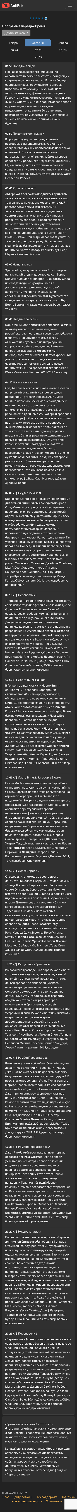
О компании (54, 1501)
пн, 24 (14, 50)
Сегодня (38, 42)
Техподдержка (47, 1497)
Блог (6, 1497)
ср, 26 (63, 50)
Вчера (13, 42)
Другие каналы (15, 33)
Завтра (63, 42)
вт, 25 (38, 50)
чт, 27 (38, 57)
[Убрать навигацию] (70, 5)
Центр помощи (23, 1497)
